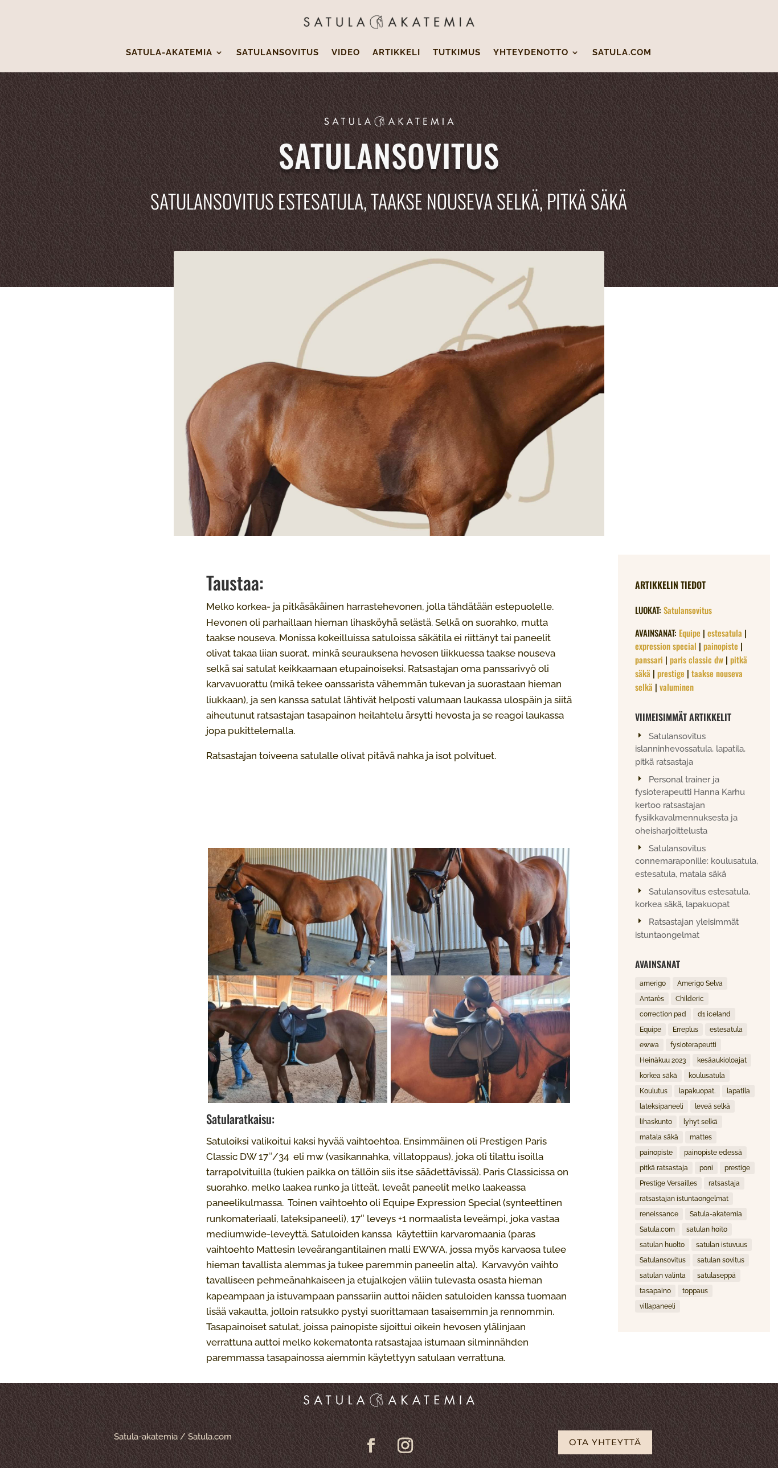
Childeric (689, 999)
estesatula (724, 632)
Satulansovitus (277, 53)
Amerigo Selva (700, 983)
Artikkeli (396, 53)
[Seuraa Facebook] (371, 1446)
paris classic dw (696, 659)
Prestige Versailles (668, 1183)
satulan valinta (663, 1276)
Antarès (652, 999)
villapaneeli (657, 1306)
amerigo (653, 983)
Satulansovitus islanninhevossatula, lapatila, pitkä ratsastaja (690, 749)
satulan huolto (662, 1245)
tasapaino (655, 1291)
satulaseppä (716, 1276)
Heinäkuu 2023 (663, 1060)
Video (345, 53)
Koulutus (654, 1091)
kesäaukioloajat (722, 1060)
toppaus (695, 1291)
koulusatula (707, 1076)
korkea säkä (658, 1076)
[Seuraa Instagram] (405, 1445)
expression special (666, 645)
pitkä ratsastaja (664, 1168)
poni (706, 1168)
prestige (671, 673)
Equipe (690, 632)
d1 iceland (714, 1014)
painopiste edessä (713, 1153)
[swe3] (297, 972)
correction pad (663, 1014)
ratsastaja (724, 1183)
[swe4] (480, 1099)
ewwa (649, 1045)
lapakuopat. (697, 1091)
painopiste (720, 645)
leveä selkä (712, 1106)
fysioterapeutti (693, 1045)
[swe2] (297, 1099)
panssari (649, 659)
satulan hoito (706, 1229)
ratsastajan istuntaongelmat (684, 1199)
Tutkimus (457, 53)
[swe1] (480, 972)
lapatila (738, 1091)
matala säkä (659, 1137)
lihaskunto (656, 1122)
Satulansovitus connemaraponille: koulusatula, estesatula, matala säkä (696, 861)
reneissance (659, 1214)
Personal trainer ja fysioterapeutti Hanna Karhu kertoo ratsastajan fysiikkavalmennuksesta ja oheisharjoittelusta (690, 805)
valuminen (677, 686)
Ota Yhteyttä (605, 1442)
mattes (701, 1137)
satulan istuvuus (721, 1245)
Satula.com (622, 53)
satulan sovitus (720, 1260)
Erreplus (685, 1030)
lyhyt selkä (700, 1122)
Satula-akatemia (169, 53)
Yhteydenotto (530, 53)
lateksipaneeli (661, 1106)
